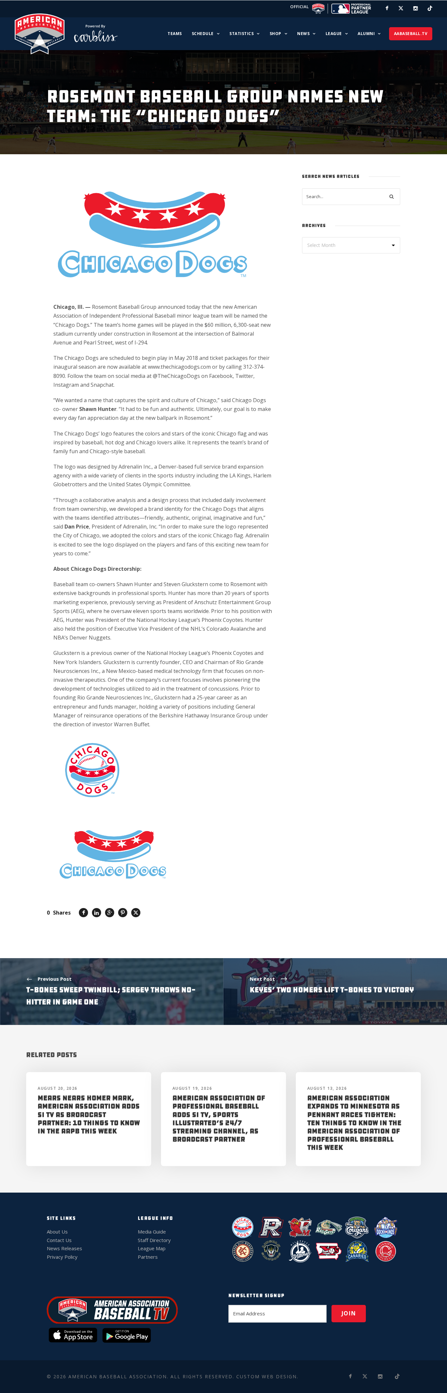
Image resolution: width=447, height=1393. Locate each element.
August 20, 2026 (58, 1088)
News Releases (64, 1248)
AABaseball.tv (411, 33)
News (303, 33)
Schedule (203, 33)
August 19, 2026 (192, 1088)
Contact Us (59, 1240)
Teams (175, 33)
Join (348, 1313)
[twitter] (400, 8)
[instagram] (415, 8)
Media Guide (152, 1231)
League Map (152, 1248)
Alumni (366, 33)
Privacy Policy (62, 1257)
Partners (148, 1257)
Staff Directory (154, 1240)
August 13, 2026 (327, 1088)
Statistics (241, 33)
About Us (57, 1231)
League (334, 33)
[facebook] (386, 8)
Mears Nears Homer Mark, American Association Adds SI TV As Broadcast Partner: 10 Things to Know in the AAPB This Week (89, 1114)
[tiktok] (430, 8)
